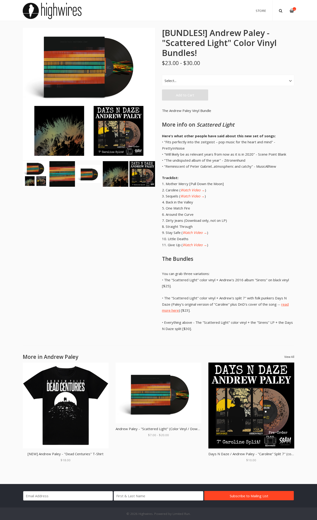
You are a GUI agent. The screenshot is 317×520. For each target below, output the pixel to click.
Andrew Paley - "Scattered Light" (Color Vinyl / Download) (161, 428)
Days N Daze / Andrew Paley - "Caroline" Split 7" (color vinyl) (256, 453)
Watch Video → (193, 190)
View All (289, 357)
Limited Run (181, 514)
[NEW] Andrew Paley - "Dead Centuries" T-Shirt (66, 453)
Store (261, 11)
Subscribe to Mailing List (249, 496)
